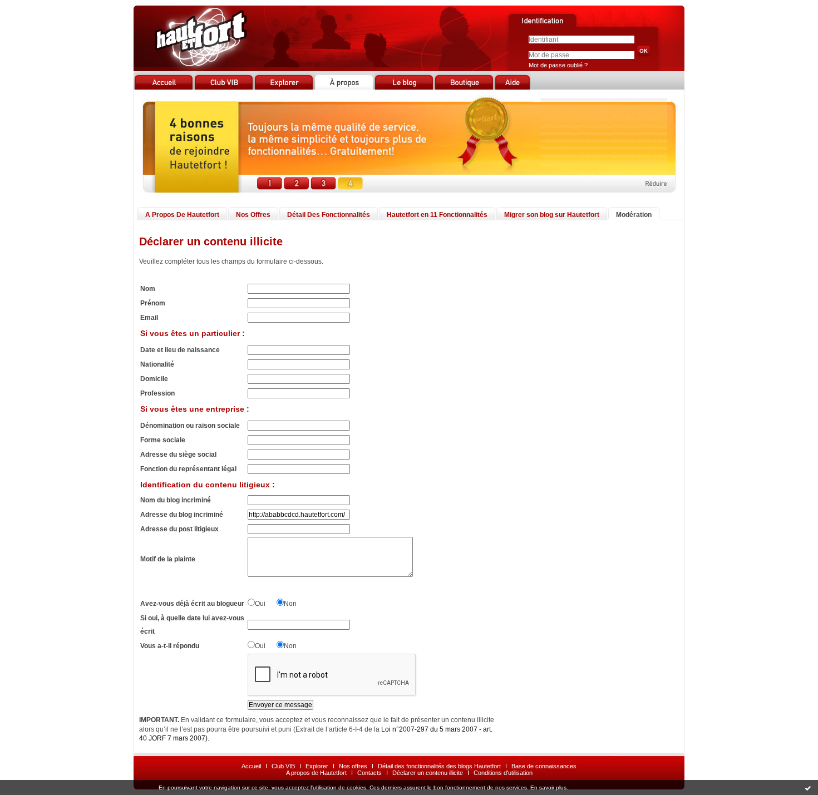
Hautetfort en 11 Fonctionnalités (437, 215)
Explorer (316, 766)
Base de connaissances (543, 766)
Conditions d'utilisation (503, 772)
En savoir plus (548, 787)
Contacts (369, 772)
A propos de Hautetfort (316, 772)
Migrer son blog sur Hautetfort (551, 215)
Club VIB (283, 766)
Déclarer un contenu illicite (427, 772)
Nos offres (353, 766)
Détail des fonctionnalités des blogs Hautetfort (439, 766)
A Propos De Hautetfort (182, 215)
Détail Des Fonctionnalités (328, 215)
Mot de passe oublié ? (558, 65)
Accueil (251, 766)
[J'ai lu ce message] (808, 787)
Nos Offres (253, 215)
